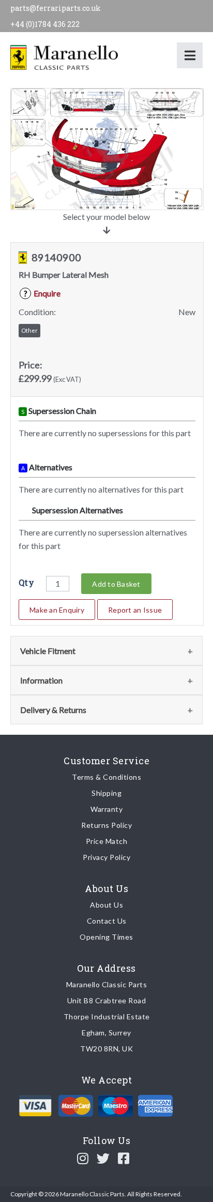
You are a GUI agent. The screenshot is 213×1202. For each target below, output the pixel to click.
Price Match (107, 841)
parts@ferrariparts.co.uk (55, 8)
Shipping (106, 793)
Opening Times (106, 936)
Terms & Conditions (106, 777)
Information (41, 680)
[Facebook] (124, 1158)
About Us (106, 904)
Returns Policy (106, 825)
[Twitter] (103, 1158)
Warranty (106, 809)
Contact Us (107, 920)
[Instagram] (83, 1158)
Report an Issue (135, 609)
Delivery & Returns (53, 710)
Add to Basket (116, 584)
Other (29, 330)
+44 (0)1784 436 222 (45, 24)
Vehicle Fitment (47, 651)
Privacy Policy (106, 857)
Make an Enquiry (56, 609)
